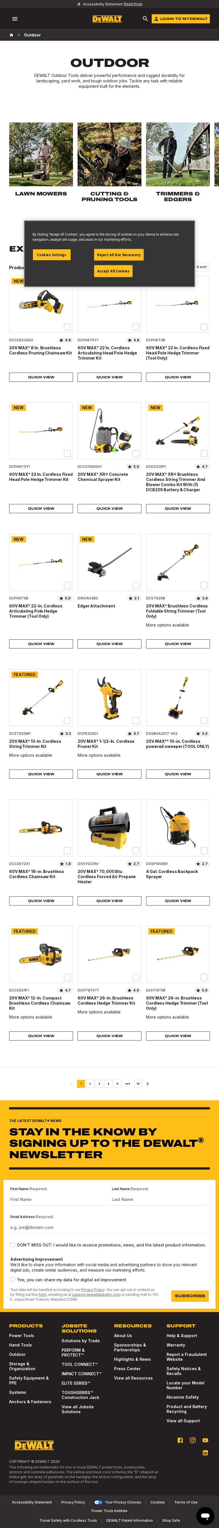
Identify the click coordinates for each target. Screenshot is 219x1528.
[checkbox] (67, 327)
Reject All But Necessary (119, 254)
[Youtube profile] (205, 1440)
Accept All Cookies (113, 271)
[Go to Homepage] (107, 19)
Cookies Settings (51, 254)
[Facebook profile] (180, 1440)
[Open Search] (145, 19)
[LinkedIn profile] (205, 1452)
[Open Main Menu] (15, 19)
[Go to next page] (147, 1083)
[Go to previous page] (71, 1083)
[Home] (11, 35)
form (42, 1294)
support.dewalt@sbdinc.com (96, 1294)
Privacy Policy (92, 1290)
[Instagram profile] (192, 1440)
